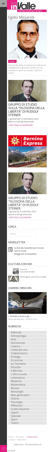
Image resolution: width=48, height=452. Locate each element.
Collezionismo (19, 353)
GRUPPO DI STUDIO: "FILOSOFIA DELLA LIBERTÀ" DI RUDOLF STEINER (23, 203)
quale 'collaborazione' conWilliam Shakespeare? (29, 278)
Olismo (12, 61)
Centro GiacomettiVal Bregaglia (25, 271)
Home (11, 437)
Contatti (11, 439)
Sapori (15, 412)
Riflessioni (17, 405)
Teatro (15, 423)
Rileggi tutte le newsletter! (25, 254)
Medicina (16, 381)
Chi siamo (20, 437)
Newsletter (22, 439)
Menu (3, 3)
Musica (15, 388)
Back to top (3, 448)
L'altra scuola (19, 374)
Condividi (11, 450)
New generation (20, 395)
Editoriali (16, 332)
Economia (17, 360)
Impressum (19, 444)
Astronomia (18, 342)
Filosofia (16, 367)
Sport (14, 419)
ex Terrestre (18, 363)
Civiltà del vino (19, 349)
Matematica (18, 384)
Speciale (16, 416)
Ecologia (16, 356)
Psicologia (16, 402)
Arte (13, 339)
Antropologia (18, 336)
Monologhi (17, 391)
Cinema (15, 346)
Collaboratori (32, 437)
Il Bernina (16, 370)
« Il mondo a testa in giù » (19, 316)
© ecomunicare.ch (33, 444)
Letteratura (18, 377)
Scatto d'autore (20, 409)
